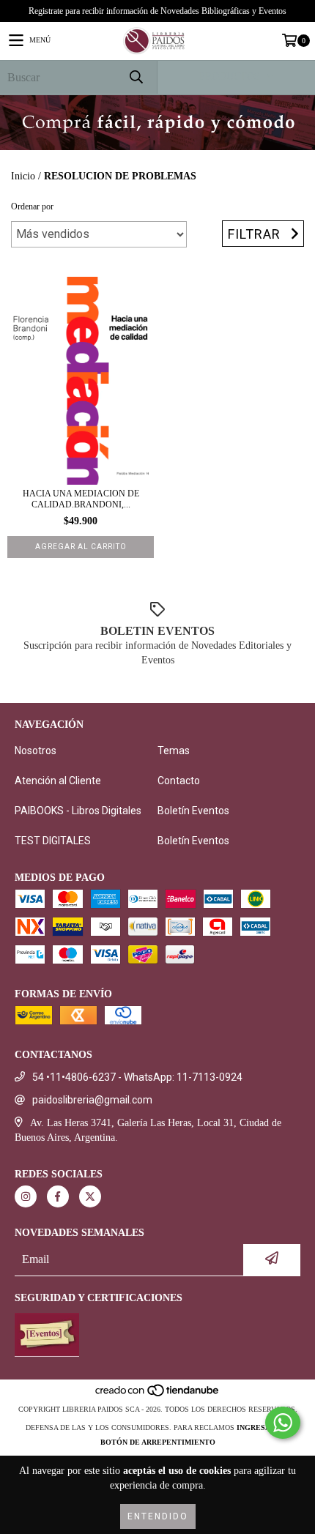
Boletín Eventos (193, 810)
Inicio (23, 176)
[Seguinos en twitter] (90, 1196)
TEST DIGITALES (53, 840)
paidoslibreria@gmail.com (92, 1100)
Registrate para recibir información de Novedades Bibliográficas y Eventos (157, 11)
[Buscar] (135, 77)
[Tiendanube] (158, 1394)
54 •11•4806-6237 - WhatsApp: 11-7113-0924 (137, 1077)
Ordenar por (32, 206)
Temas (174, 750)
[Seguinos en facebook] (58, 1196)
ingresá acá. (263, 1427)
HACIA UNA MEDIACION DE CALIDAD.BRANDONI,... (81, 499)
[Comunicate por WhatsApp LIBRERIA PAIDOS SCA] (282, 1423)
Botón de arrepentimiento (157, 1442)
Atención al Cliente (58, 780)
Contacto (179, 780)
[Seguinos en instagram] (26, 1196)
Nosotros (35, 750)
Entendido (157, 1516)
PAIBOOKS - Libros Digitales (78, 810)
